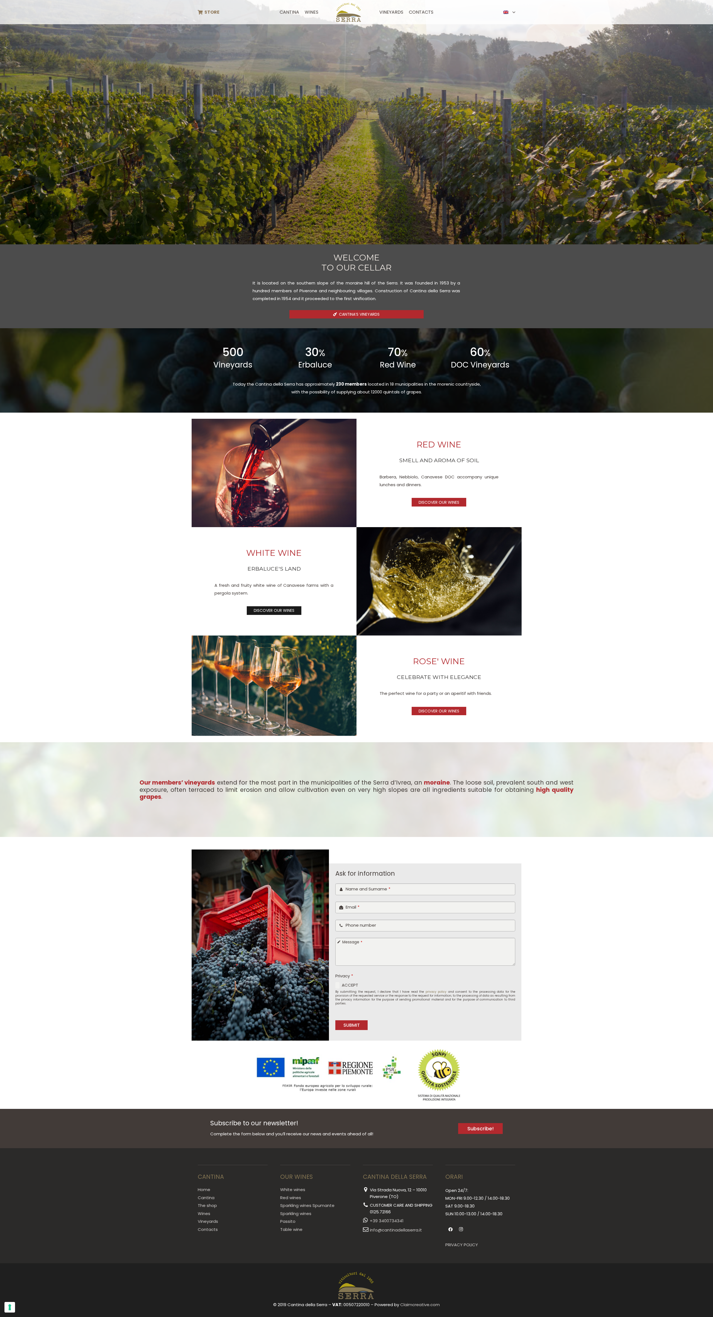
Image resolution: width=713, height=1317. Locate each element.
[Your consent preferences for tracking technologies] (9, 1307)
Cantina (206, 1198)
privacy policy (436, 992)
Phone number (361, 925)
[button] (322, 12)
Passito (288, 1221)
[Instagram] (461, 1229)
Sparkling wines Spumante (307, 1205)
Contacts (208, 1229)
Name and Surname (368, 889)
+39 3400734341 (387, 1221)
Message (352, 942)
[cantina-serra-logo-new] (349, 12)
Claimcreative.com (420, 1305)
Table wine (291, 1229)
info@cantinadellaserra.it (396, 1230)
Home (204, 1189)
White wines (292, 1189)
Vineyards (208, 1221)
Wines (204, 1213)
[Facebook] (450, 1229)
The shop (207, 1205)
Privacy (344, 976)
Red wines (290, 1198)
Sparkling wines (295, 1213)
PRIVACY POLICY (461, 1245)
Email (353, 907)
